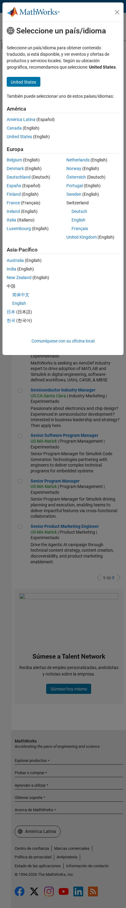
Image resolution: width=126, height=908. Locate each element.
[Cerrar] (117, 12)
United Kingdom (81, 237)
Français (80, 228)
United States (19, 136)
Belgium (14, 159)
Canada (14, 128)
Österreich (76, 177)
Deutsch (79, 211)
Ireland (13, 211)
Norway (73, 168)
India (11, 269)
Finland (14, 194)
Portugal (74, 185)
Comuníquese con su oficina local (62, 341)
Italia (11, 220)
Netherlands (78, 159)
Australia (15, 260)
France (13, 202)
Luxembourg (19, 228)
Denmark (15, 168)
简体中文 (20, 294)
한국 (11, 320)
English (78, 220)
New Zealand (19, 277)
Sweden (73, 194)
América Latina (21, 119)
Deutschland (19, 177)
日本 (11, 311)
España (14, 185)
